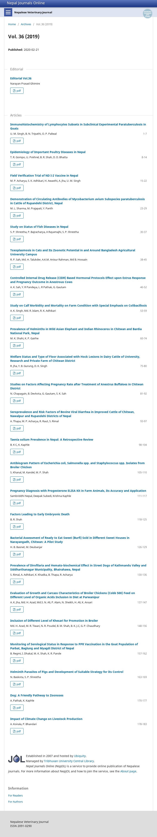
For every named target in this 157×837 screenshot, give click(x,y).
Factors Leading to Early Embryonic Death (40, 514)
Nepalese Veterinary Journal (33, 12)
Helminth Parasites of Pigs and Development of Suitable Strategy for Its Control (66, 672)
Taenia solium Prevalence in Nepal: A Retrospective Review (51, 439)
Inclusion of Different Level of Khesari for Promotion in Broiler (54, 621)
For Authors (15, 801)
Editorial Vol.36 (20, 78)
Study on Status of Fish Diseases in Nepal (39, 227)
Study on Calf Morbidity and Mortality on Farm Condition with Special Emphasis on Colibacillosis (78, 305)
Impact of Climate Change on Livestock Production (46, 719)
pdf (18, 90)
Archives (26, 24)
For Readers (15, 795)
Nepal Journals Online (26, 2)
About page (128, 771)
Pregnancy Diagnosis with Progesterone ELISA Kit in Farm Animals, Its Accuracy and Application (78, 491)
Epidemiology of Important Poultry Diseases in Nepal (47, 152)
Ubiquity (80, 756)
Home (12, 24)
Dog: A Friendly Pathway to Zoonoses (36, 695)
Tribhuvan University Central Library (69, 761)
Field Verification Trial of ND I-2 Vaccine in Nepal (44, 175)
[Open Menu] (8, 12)
